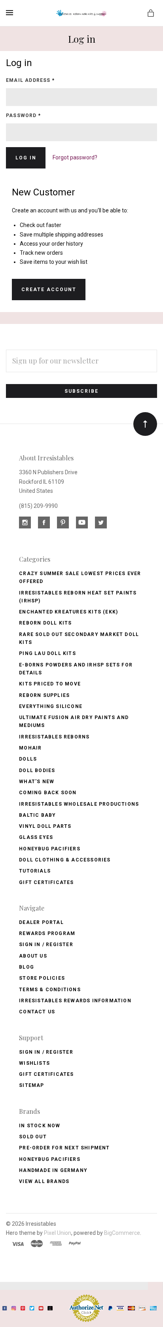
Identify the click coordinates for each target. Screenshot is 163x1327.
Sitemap (31, 1085)
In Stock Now (39, 1125)
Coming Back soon (47, 792)
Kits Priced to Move (50, 684)
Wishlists (34, 1063)
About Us (33, 956)
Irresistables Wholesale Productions (79, 804)
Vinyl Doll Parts (45, 826)
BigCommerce (122, 1233)
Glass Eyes (36, 837)
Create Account (48, 289)
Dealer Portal (41, 922)
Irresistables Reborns (54, 737)
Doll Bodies (37, 770)
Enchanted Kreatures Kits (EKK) (68, 612)
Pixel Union (57, 1233)
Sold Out (33, 1137)
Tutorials (35, 871)
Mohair (30, 748)
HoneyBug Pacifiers (49, 1159)
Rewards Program (47, 933)
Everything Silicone (50, 706)
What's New (36, 781)
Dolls (28, 759)
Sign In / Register (46, 944)
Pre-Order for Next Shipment (64, 1148)
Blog (26, 967)
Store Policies (42, 978)
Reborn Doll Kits (45, 623)
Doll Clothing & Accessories (64, 860)
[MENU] (11, 12)
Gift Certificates (46, 882)
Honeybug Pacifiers (49, 849)
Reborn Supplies (44, 695)
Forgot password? (75, 157)
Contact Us (37, 1012)
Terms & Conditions (50, 989)
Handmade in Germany (53, 1170)
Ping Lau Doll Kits (47, 653)
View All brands (44, 1181)
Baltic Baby (37, 815)
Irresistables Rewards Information (75, 1000)
